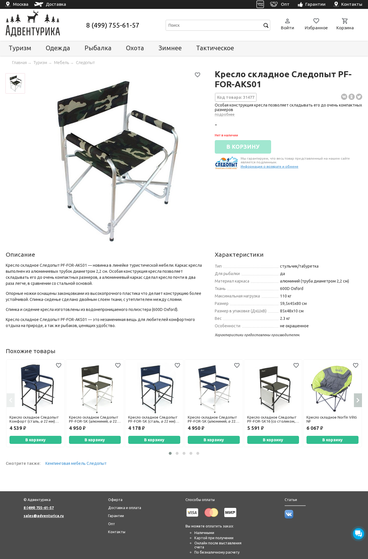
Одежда (58, 47)
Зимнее (170, 47)
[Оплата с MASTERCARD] (211, 518)
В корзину (35, 440)
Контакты (116, 532)
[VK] (260, 4)
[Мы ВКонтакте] (289, 517)
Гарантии (116, 516)
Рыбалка (98, 47)
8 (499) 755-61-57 (112, 25)
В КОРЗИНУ (243, 147)
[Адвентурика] (45, 25)
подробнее (225, 114)
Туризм (20, 47)
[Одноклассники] (351, 97)
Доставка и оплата (124, 508)
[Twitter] (359, 97)
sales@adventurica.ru (44, 516)
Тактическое (215, 47)
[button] (170, 453)
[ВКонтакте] (344, 97)
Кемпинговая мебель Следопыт (76, 463)
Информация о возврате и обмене (269, 166)
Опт (111, 524)
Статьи (291, 500)
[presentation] (11, 400)
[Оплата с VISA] (192, 518)
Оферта (115, 500)
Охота (135, 47)
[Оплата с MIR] (230, 518)
